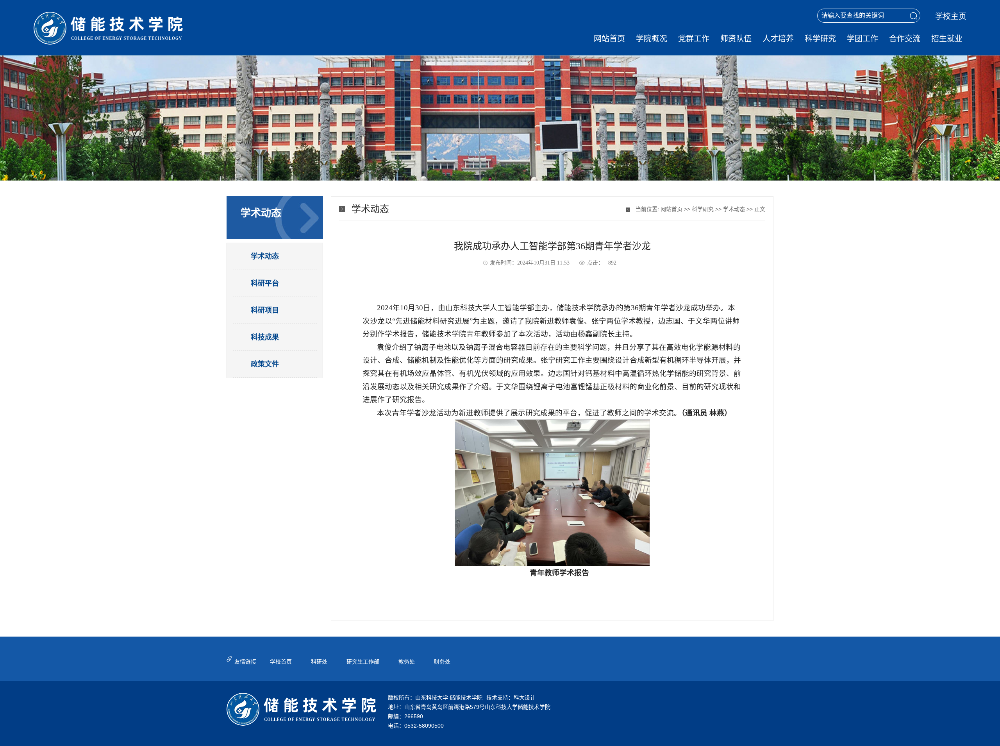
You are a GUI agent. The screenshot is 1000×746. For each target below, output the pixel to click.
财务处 (442, 661)
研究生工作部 (362, 661)
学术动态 (734, 209)
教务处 (406, 661)
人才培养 (778, 38)
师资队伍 (736, 38)
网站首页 (609, 38)
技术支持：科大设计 (511, 697)
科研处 (319, 661)
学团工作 (862, 38)
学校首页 (281, 661)
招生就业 (946, 38)
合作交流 (904, 38)
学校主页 (950, 16)
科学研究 (820, 38)
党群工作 (693, 38)
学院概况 (651, 38)
